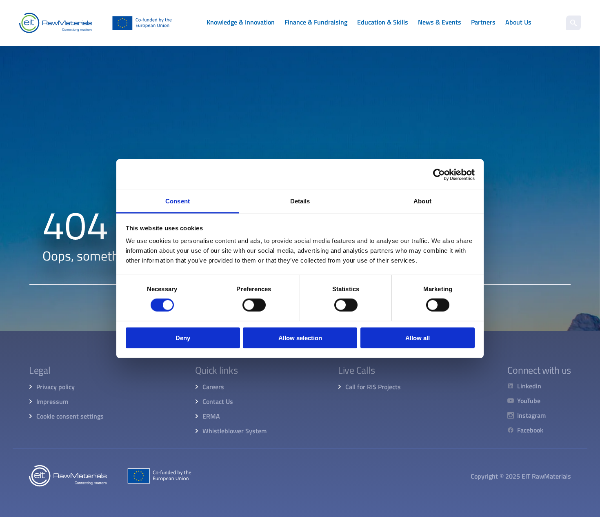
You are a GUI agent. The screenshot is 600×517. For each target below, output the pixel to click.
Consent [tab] (177, 201)
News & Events (439, 22)
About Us (518, 22)
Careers (213, 387)
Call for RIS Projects (373, 387)
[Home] (95, 23)
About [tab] (422, 201)
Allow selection (300, 337)
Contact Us (217, 401)
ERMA (211, 416)
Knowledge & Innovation (241, 22)
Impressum (52, 401)
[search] (573, 23)
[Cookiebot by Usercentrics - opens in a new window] (439, 174)
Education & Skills (382, 22)
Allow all (417, 337)
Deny (183, 337)
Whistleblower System (234, 431)
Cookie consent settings (70, 416)
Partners (483, 22)
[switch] (254, 305)
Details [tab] (300, 201)
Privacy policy (55, 387)
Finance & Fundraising (315, 22)
